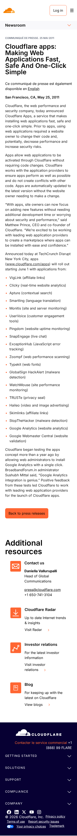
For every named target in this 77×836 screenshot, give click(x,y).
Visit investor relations (35, 667)
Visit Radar (33, 630)
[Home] (9, 10)
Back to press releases (27, 513)
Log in (58, 10)
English (33, 89)
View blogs (34, 704)
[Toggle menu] (72, 10)
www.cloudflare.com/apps (27, 264)
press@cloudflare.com (42, 590)
